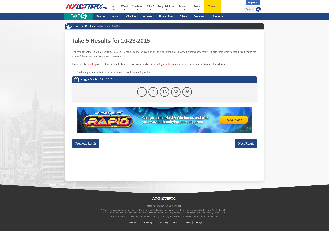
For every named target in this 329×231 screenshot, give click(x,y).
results (91, 64)
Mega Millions (166, 6)
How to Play (166, 16)
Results (100, 16)
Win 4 (124, 6)
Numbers (137, 6)
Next (246, 143)
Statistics (217, 16)
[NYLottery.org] (86, 6)
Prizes (183, 16)
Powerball (184, 6)
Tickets (212, 6)
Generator (199, 16)
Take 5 (150, 6)
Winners (147, 16)
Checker (131, 16)
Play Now (234, 119)
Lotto (114, 6)
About (115, 16)
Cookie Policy (162, 222)
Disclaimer (131, 222)
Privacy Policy (146, 222)
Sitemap (198, 222)
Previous (85, 143)
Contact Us (186, 222)
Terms (174, 222)
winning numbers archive (167, 64)
